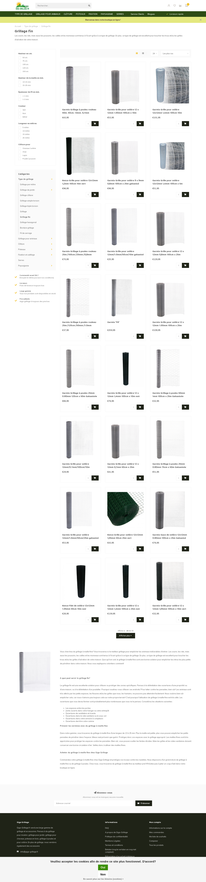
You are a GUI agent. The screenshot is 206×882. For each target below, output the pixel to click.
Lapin (25, 155)
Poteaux (21, 249)
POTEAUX (80, 14)
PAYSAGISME (107, 14)
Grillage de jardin (27, 190)
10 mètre (26, 131)
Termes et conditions (114, 845)
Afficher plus (124, 635)
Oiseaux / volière (29, 148)
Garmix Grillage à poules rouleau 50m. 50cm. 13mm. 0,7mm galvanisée (79, 113)
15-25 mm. (27, 85)
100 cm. (26, 64)
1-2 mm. (26, 99)
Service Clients (137, 14)
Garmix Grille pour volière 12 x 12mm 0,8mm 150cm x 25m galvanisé (168, 255)
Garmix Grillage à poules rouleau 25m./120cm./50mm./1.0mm (79, 324)
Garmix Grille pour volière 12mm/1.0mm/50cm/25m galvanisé (80, 536)
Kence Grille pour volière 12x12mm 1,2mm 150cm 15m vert (80, 182)
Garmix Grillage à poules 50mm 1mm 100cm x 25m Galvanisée (168, 395)
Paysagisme (23, 266)
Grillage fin (25, 217)
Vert (24, 110)
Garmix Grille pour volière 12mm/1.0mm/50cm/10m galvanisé (125, 253)
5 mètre (26, 127)
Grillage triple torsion (29, 206)
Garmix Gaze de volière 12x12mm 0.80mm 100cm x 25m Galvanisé (169, 536)
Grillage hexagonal (28, 222)
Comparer (153, 841)
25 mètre (26, 138)
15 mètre (26, 134)
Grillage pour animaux (27, 238)
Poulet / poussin (29, 159)
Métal (25, 117)
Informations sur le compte (160, 828)
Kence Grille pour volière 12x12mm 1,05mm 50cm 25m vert (125, 536)
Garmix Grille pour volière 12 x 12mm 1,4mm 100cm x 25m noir (123, 607)
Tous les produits (156, 845)
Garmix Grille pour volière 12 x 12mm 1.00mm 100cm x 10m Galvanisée (123, 113)
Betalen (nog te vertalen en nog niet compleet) (120, 850)
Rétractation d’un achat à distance (120, 856)
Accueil (18, 26)
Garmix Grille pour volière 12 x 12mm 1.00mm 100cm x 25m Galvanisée (168, 326)
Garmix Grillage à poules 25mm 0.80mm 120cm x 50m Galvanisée (79, 395)
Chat (24, 152)
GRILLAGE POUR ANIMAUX (48, 14)
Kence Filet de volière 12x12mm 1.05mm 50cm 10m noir (78, 607)
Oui (103, 867)
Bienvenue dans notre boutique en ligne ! (103, 20)
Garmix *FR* (113, 322)
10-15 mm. (27, 82)
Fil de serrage (26, 233)
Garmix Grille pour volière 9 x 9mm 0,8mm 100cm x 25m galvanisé (125, 182)
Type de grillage (25, 179)
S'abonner (145, 803)
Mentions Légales (112, 841)
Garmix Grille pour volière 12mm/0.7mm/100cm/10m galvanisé (76, 467)
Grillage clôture (26, 195)
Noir (24, 113)
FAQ (107, 828)
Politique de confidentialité (116, 836)
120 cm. (26, 68)
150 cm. (26, 71)
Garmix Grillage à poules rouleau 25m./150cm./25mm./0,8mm (79, 253)
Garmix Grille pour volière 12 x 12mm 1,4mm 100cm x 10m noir (123, 395)
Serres (21, 260)
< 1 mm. (26, 96)
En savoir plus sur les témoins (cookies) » (103, 879)
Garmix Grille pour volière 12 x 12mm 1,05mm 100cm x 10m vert (169, 607)
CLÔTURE (68, 14)
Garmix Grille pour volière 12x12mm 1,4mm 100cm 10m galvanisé (167, 113)
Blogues (151, 14)
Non (103, 874)
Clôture (21, 244)
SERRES (120, 14)
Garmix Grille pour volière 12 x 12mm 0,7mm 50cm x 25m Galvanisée (123, 467)
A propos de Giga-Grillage (116, 832)
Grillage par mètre (28, 184)
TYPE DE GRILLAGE (23, 14)
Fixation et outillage (26, 255)
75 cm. (25, 61)
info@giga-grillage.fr (29, 852)
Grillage (23, 211)
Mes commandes (156, 832)
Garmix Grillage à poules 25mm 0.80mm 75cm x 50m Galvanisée (169, 465)
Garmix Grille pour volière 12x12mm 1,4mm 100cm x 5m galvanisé (167, 184)
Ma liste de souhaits (157, 836)
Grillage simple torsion (29, 201)
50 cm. (25, 57)
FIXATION (93, 14)
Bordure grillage (27, 228)
